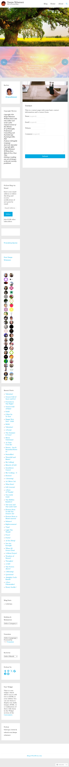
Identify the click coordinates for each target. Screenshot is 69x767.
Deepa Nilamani (15, 2)
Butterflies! (10, 454)
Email (30, 122)
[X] (11, 671)
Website (28, 128)
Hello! (8, 424)
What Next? (10, 484)
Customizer (8, 715)
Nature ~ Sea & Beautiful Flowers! (11, 449)
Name (30, 116)
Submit (45, 156)
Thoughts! (9, 561)
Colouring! (9, 478)
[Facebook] (5, 673)
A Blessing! (9, 572)
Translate (10, 642)
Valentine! (9, 394)
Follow (8, 214)
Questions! (9, 574)
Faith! (8, 411)
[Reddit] (8, 673)
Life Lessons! (10, 487)
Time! (8, 527)
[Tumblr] (5, 671)
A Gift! (8, 564)
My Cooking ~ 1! (11, 473)
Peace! (8, 535)
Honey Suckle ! (11, 587)
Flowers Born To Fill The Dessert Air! (10, 511)
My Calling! (10, 462)
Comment (32, 134)
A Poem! (8, 430)
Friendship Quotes (10, 243)
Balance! (9, 521)
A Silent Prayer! (11, 553)
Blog (45, 4)
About (60, 4)
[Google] (14, 671)
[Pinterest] (8, 671)
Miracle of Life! (11, 465)
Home (52, 4)
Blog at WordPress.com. (34, 756)
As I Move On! (11, 481)
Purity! (8, 538)
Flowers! (9, 476)
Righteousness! (11, 524)
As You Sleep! (10, 540)
